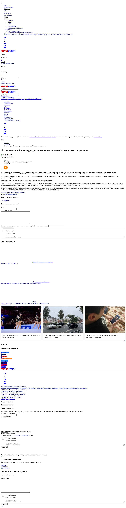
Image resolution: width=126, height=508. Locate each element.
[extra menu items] (6, 18)
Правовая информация (7, 388)
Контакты (23, 386)
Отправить (4, 447)
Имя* (2, 207)
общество (22, 192)
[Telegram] (5, 44)
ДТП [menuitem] (5, 10)
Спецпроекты (5, 96)
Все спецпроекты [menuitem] (67, 34)
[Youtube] (5, 48)
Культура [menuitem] (10, 20)
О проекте (4, 386)
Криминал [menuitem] (7, 9)
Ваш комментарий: (6, 210)
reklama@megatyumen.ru (8, 399)
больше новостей (6, 304)
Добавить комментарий (7, 227)
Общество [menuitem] (7, 6)
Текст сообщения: (6, 416)
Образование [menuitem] (8, 15)
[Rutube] (5, 46)
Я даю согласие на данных (17, 435)
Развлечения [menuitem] (11, 25)
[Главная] (8, 51)
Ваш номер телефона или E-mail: (10, 413)
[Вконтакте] (5, 37)
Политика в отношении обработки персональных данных (46, 388)
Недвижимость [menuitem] (12, 26)
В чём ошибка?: (5, 478)
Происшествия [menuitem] (8, 7)
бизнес (17, 192)
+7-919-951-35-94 (6, 397)
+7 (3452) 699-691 (6, 391)
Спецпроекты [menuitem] (8, 29)
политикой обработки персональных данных (42, 137)
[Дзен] (5, 39)
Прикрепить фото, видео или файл (16, 431)
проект (13, 192)
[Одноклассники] (5, 41)
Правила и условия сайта (21, 388)
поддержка (4, 192)
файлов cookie (97, 137)
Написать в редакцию (7, 404)
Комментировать (6, 200)
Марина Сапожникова (11, 194)
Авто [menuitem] (9, 23)
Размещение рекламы (13, 386)
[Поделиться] (2, 506)
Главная (6, 143)
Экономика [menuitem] (7, 13)
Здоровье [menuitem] (6, 12)
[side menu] (1, 3)
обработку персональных (21, 435)
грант (9, 192)
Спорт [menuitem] (9, 22)
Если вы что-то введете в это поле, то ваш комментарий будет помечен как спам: (24, 226)
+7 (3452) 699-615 (16, 397)
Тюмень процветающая (7, 97)
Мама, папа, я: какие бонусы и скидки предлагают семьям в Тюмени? (21, 99)
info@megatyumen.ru (17, 391)
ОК (2, 140)
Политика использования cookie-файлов (75, 388)
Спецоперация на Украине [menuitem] (15, 28)
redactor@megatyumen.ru (18, 394)
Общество (7, 144)
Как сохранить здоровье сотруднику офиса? (20, 32)
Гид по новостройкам (14, 31)
